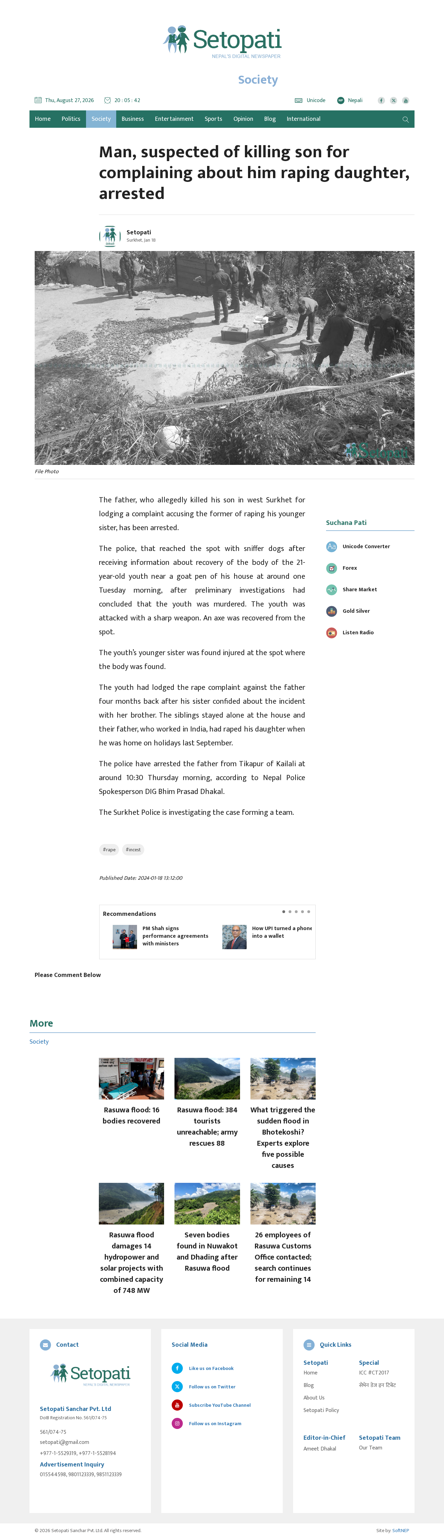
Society (101, 119)
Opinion (243, 119)
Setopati (139, 232)
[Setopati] (90, 1375)
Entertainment (174, 119)
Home (310, 1373)
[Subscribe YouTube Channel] (405, 100)
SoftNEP (400, 1531)
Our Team (370, 1448)
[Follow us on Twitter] (393, 100)
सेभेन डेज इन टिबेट (377, 1385)
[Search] (406, 119)
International (304, 119)
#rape (109, 850)
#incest (133, 850)
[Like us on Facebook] (381, 100)
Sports (213, 119)
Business (133, 119)
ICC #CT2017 (374, 1373)
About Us (314, 1398)
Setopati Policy (321, 1410)
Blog (270, 119)
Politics (71, 119)
